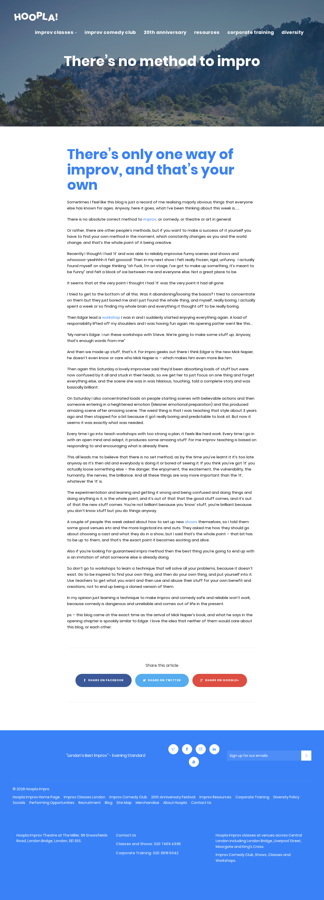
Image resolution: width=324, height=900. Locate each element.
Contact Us (201, 802)
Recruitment (89, 802)
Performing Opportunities (51, 802)
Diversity (292, 32)
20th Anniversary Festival (173, 797)
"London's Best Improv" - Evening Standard (105, 755)
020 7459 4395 (167, 844)
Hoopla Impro (29, 756)
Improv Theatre (43, 835)
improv (149, 219)
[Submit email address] (306, 756)
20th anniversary (165, 32)
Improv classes (242, 835)
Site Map (124, 802)
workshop (111, 317)
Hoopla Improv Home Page (36, 797)
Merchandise (147, 802)
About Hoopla (175, 802)
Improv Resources (215, 797)
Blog (108, 802)
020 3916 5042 (166, 853)
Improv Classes (54, 32)
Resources (207, 32)
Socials (19, 802)
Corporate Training (250, 32)
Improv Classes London (84, 797)
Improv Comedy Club (110, 32)
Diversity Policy (286, 797)
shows (191, 521)
